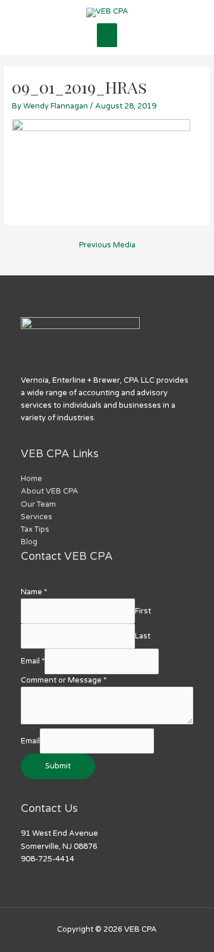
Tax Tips (35, 529)
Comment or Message (63, 680)
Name (34, 592)
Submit (58, 766)
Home (31, 478)
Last (142, 636)
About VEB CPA (49, 491)
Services (36, 517)
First (143, 611)
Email (33, 661)
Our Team (38, 504)
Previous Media (107, 245)
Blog (29, 542)
